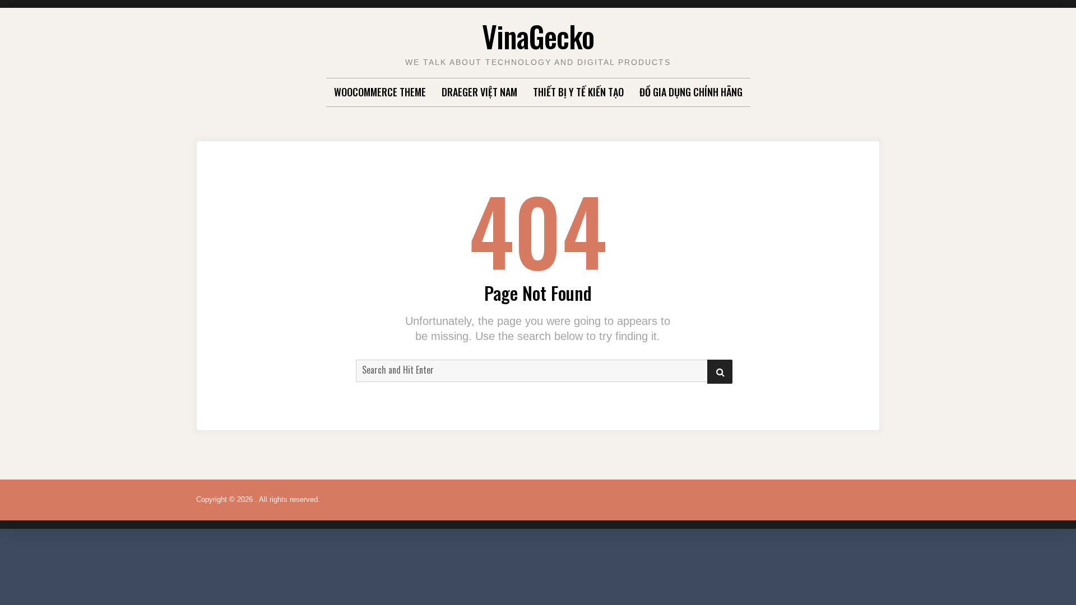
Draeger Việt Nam (479, 92)
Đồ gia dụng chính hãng (691, 92)
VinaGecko (538, 36)
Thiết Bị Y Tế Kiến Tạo (578, 92)
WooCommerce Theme (380, 92)
